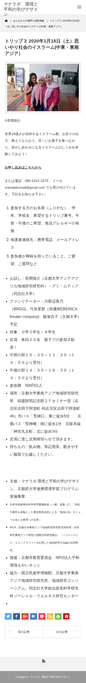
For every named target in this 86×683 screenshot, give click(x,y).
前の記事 (24, 632)
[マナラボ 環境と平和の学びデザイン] (21, 9)
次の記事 (62, 632)
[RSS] (43, 660)
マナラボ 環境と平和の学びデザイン (50, 677)
